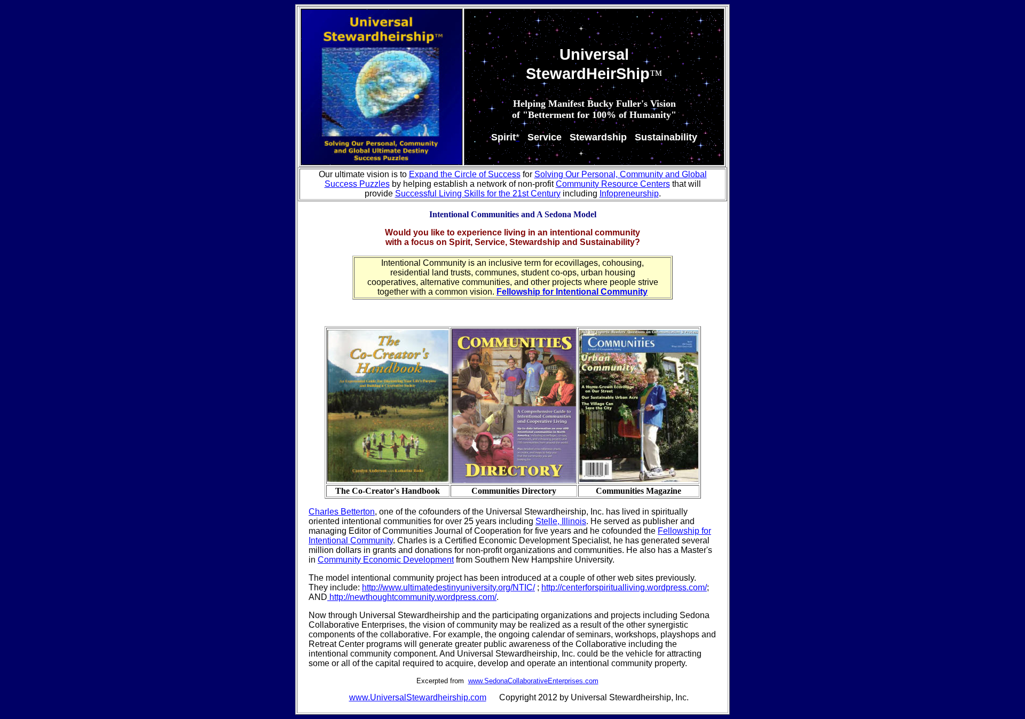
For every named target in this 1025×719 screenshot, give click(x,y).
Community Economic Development (386, 559)
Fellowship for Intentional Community (572, 291)
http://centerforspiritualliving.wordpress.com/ (624, 587)
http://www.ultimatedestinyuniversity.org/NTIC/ (448, 587)
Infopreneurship (629, 193)
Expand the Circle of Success (465, 174)
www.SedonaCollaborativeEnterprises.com (533, 681)
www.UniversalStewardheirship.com (417, 697)
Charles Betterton (342, 511)
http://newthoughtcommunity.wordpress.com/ (411, 597)
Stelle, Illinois (560, 521)
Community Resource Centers (613, 183)
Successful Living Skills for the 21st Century (478, 193)
